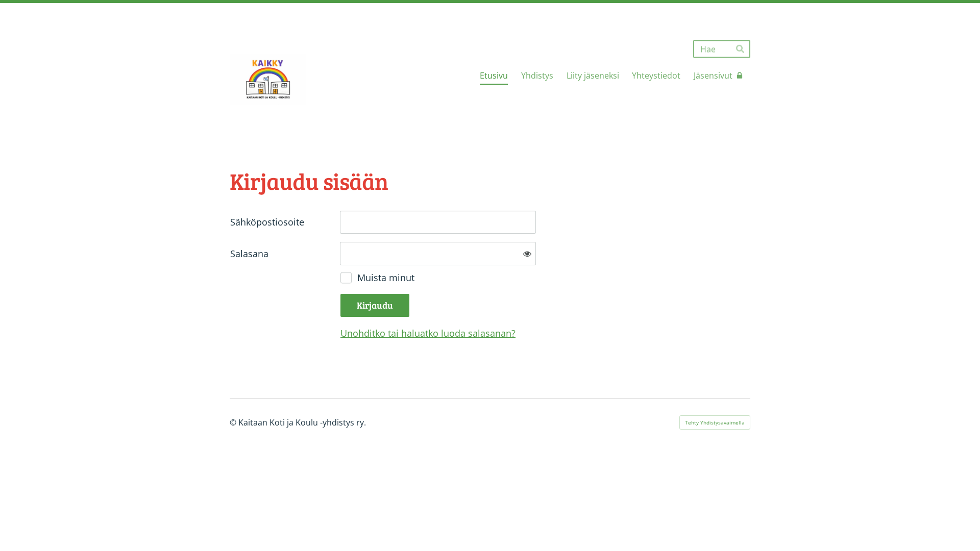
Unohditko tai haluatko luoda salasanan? (428, 333)
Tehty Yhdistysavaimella (715, 422)
